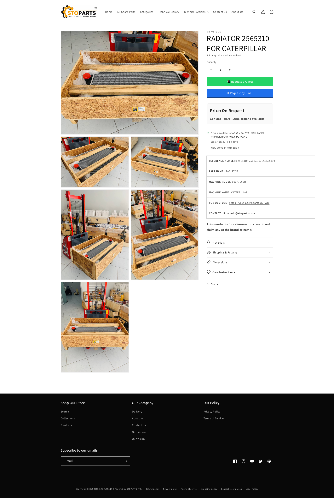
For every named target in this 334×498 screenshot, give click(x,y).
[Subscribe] (126, 460)
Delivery (137, 411)
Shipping (211, 55)
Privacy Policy (212, 411)
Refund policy (152, 489)
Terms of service (189, 489)
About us (137, 418)
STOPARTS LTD (106, 489)
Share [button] (214, 284)
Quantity (211, 62)
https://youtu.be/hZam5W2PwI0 (249, 202)
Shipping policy (209, 489)
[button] (196, 12)
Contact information (231, 489)
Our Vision (138, 439)
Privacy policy (170, 489)
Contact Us (139, 425)
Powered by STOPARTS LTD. (128, 489)
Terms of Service (214, 418)
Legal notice (252, 489)
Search (65, 411)
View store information (224, 147)
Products (66, 425)
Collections (68, 418)
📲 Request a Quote (240, 81)
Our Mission (139, 432)
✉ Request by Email (240, 93)
